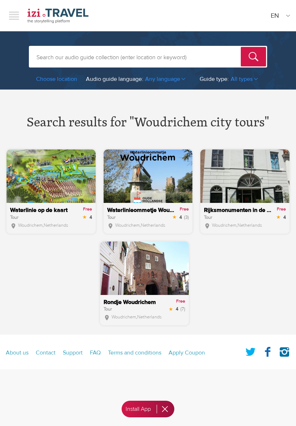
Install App (138, 409)
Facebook (267, 350)
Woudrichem (30, 225)
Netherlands (56, 225)
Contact (46, 352)
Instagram (284, 350)
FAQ (95, 352)
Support (73, 352)
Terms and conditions (134, 352)
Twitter (250, 350)
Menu (14, 15)
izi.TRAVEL (57, 15)
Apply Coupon (187, 352)
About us (17, 352)
